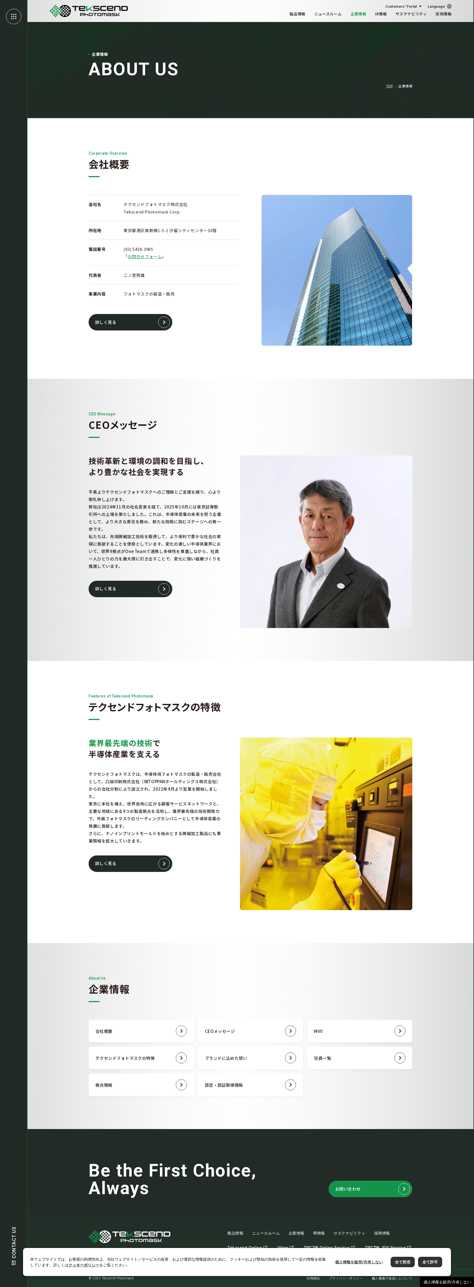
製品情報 (235, 1233)
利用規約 (313, 1278)
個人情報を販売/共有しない (447, 1282)
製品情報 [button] (298, 13)
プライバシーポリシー (346, 1278)
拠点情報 (103, 1085)
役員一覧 (322, 1058)
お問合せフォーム (145, 256)
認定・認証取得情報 (224, 1085)
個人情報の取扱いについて (392, 1278)
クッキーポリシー (84, 1264)
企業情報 (296, 1233)
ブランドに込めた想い (226, 1058)
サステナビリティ (411, 13)
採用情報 (444, 13)
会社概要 (103, 1031)
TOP (389, 86)
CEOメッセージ (220, 1031)
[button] (440, 6)
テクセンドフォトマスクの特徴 (125, 1058)
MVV (318, 1031)
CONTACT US (14, 1242)
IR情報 (319, 1233)
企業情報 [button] (358, 13)
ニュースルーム (328, 13)
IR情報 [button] (381, 13)
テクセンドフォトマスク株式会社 (88, 11)
